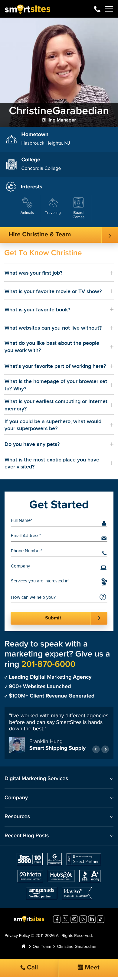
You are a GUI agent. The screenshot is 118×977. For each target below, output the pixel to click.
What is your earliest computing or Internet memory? (56, 405)
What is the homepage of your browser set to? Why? (56, 385)
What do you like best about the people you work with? (52, 346)
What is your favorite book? (37, 310)
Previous (96, 749)
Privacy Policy (17, 936)
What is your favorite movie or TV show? (53, 291)
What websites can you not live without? (53, 328)
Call (31, 968)
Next (105, 749)
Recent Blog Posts (27, 836)
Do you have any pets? (32, 444)
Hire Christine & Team (39, 234)
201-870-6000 (97, 9)
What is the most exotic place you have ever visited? (52, 463)
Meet (91, 968)
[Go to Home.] (23, 946)
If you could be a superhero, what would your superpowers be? (53, 425)
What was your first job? (33, 273)
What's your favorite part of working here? (55, 366)
